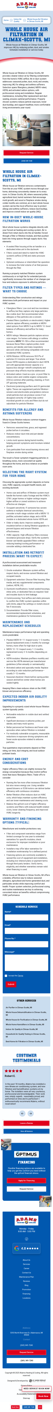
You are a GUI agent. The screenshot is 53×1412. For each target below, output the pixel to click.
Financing (26, 1294)
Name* (8, 912)
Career (26, 1268)
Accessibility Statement (26, 1394)
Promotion (26, 1290)
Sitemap (26, 1398)
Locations (26, 1298)
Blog (26, 1285)
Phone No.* (10, 938)
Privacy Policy (26, 1386)
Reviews (26, 1281)
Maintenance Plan (26, 1277)
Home (6, 20)
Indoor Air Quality (18, 20)
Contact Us (26, 1273)
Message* (10, 952)
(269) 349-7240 (26, 1345)
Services (26, 1264)
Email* (8, 925)
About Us (26, 1260)
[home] (26, 5)
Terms (20, 976)
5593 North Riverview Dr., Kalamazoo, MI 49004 (26, 1334)
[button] (40, 1407)
